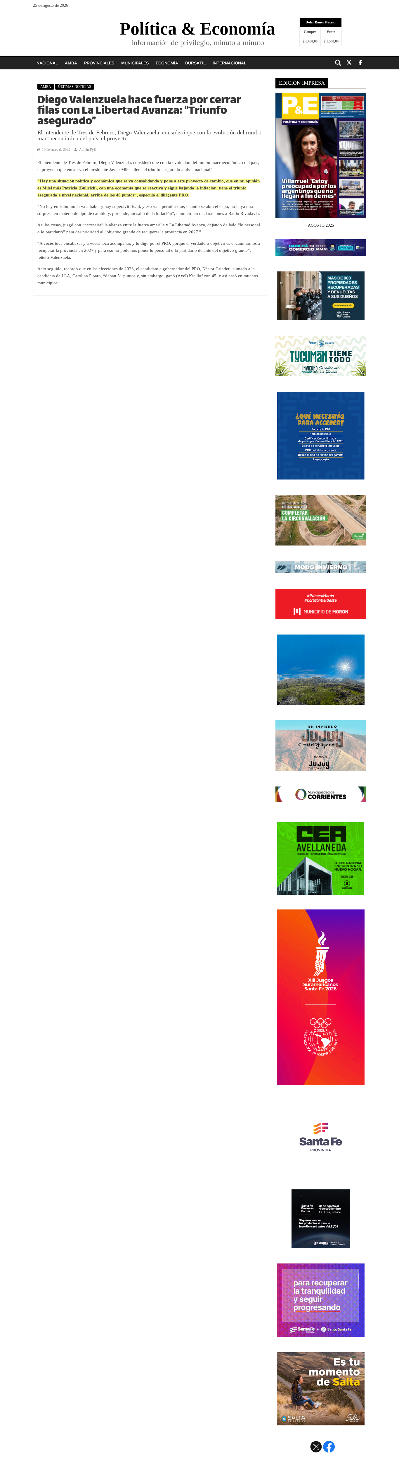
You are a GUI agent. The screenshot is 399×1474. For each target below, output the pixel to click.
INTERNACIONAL (229, 63)
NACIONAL (47, 63)
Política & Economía (197, 28)
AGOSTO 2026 (321, 225)
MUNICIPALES (135, 63)
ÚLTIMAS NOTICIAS (74, 87)
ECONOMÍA (167, 63)
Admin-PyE (87, 150)
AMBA (71, 63)
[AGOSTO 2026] (320, 215)
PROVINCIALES (99, 63)
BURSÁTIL (195, 63)
